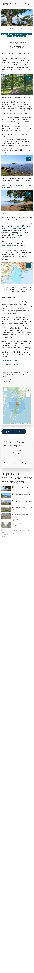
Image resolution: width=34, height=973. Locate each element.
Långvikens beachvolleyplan (19, 566)
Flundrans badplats (20, 487)
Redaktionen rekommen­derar (20, 34)
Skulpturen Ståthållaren (17, 682)
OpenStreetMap (20, 423)
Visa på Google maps (14, 432)
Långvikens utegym (21, 573)
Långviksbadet (18, 558)
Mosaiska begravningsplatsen (21, 925)
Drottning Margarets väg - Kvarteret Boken (22, 796)
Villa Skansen (18, 864)
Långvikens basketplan (17, 581)
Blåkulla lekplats (19, 785)
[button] (32, 3)
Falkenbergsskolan (20, 806)
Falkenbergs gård (20, 732)
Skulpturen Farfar (20, 722)
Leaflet (12, 423)
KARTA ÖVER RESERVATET (10, 361)
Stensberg (16, 661)
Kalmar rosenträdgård (22, 894)
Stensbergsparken (20, 640)
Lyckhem (16, 826)
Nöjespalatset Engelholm (18, 631)
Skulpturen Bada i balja (20, 875)
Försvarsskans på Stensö (20, 516)
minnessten (5, 246)
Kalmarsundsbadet (20, 765)
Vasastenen (16, 237)
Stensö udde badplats (21, 494)
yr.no (27, 463)
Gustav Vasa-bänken (21, 816)
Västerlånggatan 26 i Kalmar (21, 955)
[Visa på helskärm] (5, 389)
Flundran (19, 185)
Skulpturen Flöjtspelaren (18, 935)
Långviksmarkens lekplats (20, 621)
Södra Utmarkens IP (21, 754)
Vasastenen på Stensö (22, 501)
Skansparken (18, 884)
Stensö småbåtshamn (22, 530)
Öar (9, 36)
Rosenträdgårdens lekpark (20, 945)
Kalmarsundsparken (21, 671)
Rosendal (16, 905)
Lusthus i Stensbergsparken (20, 651)
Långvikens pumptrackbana (19, 612)
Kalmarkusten (8, 3)
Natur (4, 34)
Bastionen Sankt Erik (21, 847)
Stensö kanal (18, 523)
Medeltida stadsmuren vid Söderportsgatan (22, 916)
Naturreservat (19, 36)
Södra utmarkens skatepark (20, 776)
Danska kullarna (19, 744)
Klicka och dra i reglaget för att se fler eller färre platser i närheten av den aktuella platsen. (17, 397)
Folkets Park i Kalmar (21, 964)
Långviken (16, 591)
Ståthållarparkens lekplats (20, 713)
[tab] (10, 28)
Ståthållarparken (19, 691)
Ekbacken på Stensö (21, 547)
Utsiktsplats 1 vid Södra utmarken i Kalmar (22, 703)
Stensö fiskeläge (19, 540)
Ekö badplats (18, 836)
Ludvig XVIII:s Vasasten (22, 508)
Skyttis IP (16, 601)
